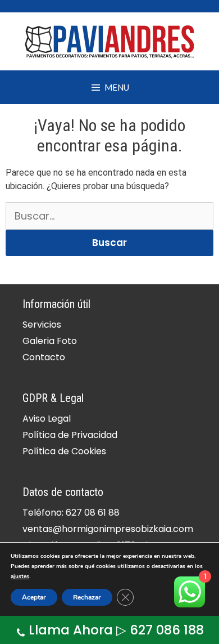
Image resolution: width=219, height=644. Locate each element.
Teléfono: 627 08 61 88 (71, 512)
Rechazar (87, 597)
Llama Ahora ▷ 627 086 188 (116, 630)
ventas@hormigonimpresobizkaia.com (107, 528)
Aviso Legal (46, 418)
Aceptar (34, 597)
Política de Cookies (64, 451)
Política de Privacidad (69, 434)
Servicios (41, 324)
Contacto (43, 357)
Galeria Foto (49, 340)
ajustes (20, 576)
